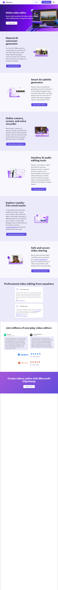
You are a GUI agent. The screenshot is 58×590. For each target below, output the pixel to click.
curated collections (12, 227)
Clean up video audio (38, 189)
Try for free (46, 2)
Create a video (11, 23)
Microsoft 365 (19, 314)
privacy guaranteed (41, 259)
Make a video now (20, 300)
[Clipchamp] (7, 2)
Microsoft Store (37, 311)
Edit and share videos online (40, 271)
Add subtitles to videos (39, 104)
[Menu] (53, 2)
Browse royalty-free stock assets (16, 234)
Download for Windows (21, 316)
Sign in (36, 2)
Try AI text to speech (13, 66)
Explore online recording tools (15, 144)
